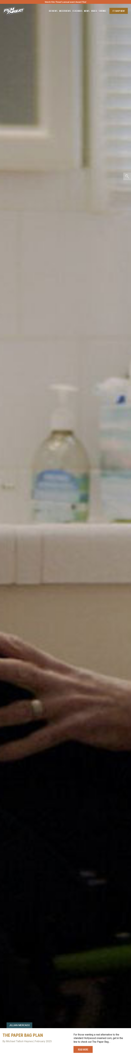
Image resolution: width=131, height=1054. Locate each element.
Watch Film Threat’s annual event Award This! (65, 2)
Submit (102, 11)
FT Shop (119, 10)
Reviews (53, 11)
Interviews (65, 11)
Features (77, 11)
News (86, 11)
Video (94, 11)
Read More (83, 1049)
